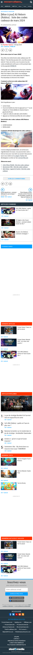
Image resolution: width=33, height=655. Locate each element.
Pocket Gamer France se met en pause (24, 328)
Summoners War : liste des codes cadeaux (15, 167)
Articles (30, 6)
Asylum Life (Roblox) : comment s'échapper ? (22, 233)
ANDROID (7, 6)
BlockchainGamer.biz (23, 627)
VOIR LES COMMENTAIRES (16, 178)
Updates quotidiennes (17, 597)
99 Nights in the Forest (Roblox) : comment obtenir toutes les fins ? (23, 222)
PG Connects (23, 629)
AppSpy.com (18, 622)
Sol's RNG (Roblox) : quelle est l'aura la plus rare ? (23, 209)
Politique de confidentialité (16, 644)
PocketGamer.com (7, 622)
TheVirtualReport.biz (10, 629)
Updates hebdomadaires (18, 600)
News (20, 6)
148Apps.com (27, 622)
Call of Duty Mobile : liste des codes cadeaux (16, 165)
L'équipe (16, 636)
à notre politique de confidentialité (22, 606)
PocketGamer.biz (10, 624)
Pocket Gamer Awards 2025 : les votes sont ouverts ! (23, 341)
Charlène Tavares (8, 45)
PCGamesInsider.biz (22, 624)
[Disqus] (16, 270)
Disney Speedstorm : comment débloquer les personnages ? (8, 193)
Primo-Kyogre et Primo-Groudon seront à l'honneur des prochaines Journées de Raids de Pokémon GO (25, 195)
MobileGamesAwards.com (22, 631)
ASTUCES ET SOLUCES (7, 11)
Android (6, 46)
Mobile (2, 196)
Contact (16, 638)
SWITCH (14, 6)
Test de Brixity (21, 483)
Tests (24, 6)
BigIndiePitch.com (8, 631)
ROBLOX (12, 46)
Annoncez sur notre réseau (16, 640)
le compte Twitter (19, 156)
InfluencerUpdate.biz (9, 627)
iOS (2, 6)
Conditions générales (16, 642)
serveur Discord (23, 158)
